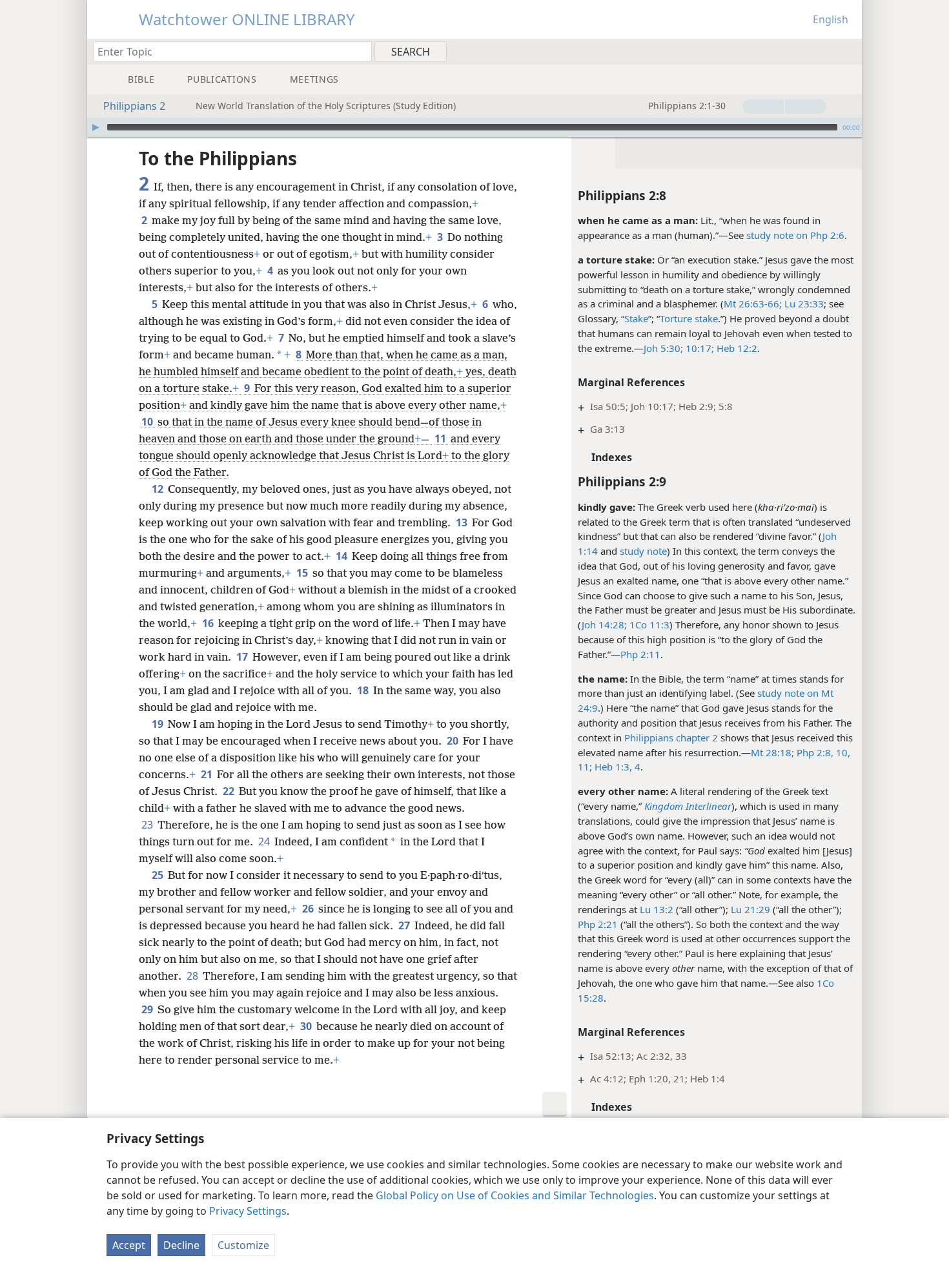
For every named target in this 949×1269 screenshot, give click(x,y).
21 (207, 774)
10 (148, 422)
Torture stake (689, 318)
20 (453, 741)
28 (193, 976)
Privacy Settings (248, 1211)
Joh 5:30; (663, 348)
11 (441, 438)
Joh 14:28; (604, 624)
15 (303, 573)
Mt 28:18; (772, 752)
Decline (181, 1245)
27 (405, 925)
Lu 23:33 (803, 303)
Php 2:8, (813, 752)
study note (643, 550)
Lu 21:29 (750, 909)
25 (158, 875)
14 (342, 556)
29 (148, 1009)
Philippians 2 (134, 106)
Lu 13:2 (656, 909)
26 (309, 909)
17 (243, 657)
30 (307, 1026)
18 (364, 690)
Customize (243, 1245)
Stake (636, 318)
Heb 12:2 (735, 348)
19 (158, 724)
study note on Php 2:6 (795, 235)
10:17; (698, 348)
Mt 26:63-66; (753, 303)
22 (229, 791)
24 (265, 841)
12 (158, 489)
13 (462, 522)
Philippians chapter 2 (671, 737)
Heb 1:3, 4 (616, 766)
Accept (128, 1245)
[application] (474, 127)
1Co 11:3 (648, 624)
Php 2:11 (640, 654)
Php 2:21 (598, 924)
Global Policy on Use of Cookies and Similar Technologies (515, 1195)
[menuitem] (847, 51)
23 (148, 825)
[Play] (95, 127)
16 (209, 623)
